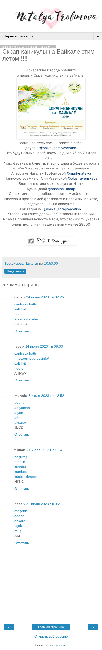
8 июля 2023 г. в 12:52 (46, 396)
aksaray (20, 422)
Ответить (21, 331)
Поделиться (15, 271)
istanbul (20, 467)
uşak (18, 526)
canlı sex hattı (25, 304)
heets (18, 314)
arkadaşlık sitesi (26, 319)
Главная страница (51, 627)
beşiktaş (20, 457)
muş (17, 531)
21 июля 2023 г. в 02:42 (45, 450)
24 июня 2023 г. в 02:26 (45, 297)
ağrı (17, 417)
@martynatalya (79, 173)
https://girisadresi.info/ (31, 358)
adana (19, 402)
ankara (19, 521)
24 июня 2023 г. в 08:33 (44, 346)
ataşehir (20, 511)
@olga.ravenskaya (83, 178)
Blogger (60, 645)
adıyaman (22, 408)
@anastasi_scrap (61, 189)
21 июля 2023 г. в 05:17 (45, 504)
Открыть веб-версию (51, 636)
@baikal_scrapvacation (58, 148)
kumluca (20, 472)
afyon (18, 413)
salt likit (20, 309)
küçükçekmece (26, 477)
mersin (19, 462)
